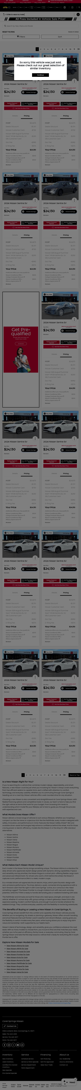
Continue (40, 75)
